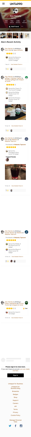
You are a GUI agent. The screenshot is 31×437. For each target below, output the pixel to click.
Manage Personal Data (15, 421)
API (15, 406)
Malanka (14, 139)
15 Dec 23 (7, 185)
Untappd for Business (15, 384)
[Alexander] (11, 69)
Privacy (15, 412)
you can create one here (21, 369)
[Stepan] (11, 261)
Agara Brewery (18, 50)
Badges (15, 394)
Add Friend (15, 26)
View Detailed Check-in (16, 64)
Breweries (15, 391)
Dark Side (8, 50)
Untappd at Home (17, 305)
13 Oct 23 (7, 317)
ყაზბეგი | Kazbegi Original (13, 78)
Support (15, 400)
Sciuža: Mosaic (9, 232)
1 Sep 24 (7, 64)
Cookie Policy (15, 415)
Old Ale (7, 139)
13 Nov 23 (7, 256)
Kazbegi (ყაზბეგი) (10, 79)
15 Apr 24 (7, 125)
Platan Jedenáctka (11, 303)
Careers (15, 403)
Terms (15, 409)
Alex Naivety (9, 48)
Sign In (15, 375)
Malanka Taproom (10, 141)
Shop (15, 397)
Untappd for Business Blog (15, 387)
